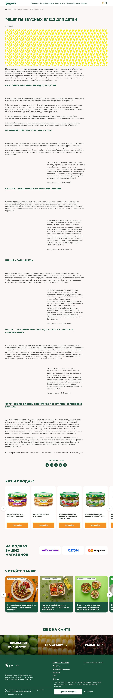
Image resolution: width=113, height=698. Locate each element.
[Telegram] (47, 465)
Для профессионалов (47, 3)
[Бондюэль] (12, 665)
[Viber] (65, 465)
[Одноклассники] (60, 465)
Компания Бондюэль (73, 3)
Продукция (34, 3)
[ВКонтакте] (56, 465)
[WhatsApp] (51, 465)
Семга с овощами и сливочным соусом (33, 188)
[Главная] (10, 3)
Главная (8, 9)
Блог (63, 3)
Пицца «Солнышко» (19, 260)
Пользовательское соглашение (93, 662)
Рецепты (58, 3)
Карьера (84, 3)
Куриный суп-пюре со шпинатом (28, 130)
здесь (81, 453)
